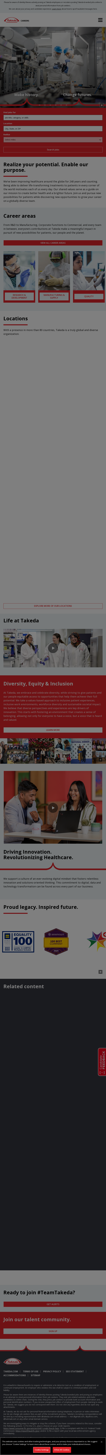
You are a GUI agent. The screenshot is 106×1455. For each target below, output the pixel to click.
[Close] (102, 1442)
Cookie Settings (42, 1449)
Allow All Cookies (61, 1449)
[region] (53, 1446)
